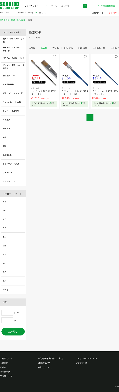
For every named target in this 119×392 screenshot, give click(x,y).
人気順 (32, 48)
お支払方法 (5, 372)
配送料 (3, 367)
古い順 (56, 48)
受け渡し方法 (6, 376)
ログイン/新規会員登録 (104, 5)
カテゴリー (4, 13)
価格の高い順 (99, 48)
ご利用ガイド (98, 13)
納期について (44, 363)
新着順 (44, 48)
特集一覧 (42, 13)
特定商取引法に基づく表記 (50, 358)
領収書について (45, 367)
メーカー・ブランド (25, 13)
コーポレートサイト (84, 358)
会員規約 (4, 363)
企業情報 (79, 363)
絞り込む (13, 331)
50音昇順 (68, 48)
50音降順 (82, 48)
